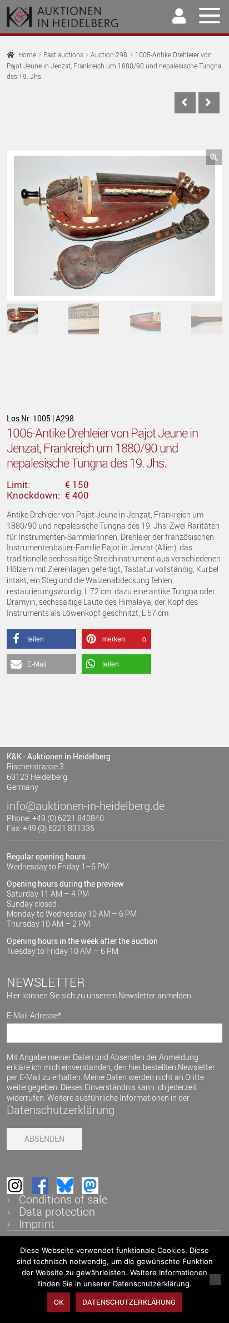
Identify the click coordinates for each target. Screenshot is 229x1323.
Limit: (18, 484)
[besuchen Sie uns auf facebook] (40, 1185)
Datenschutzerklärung (60, 1109)
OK (58, 1302)
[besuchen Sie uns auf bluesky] (65, 1185)
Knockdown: (33, 495)
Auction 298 (109, 54)
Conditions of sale (63, 1199)
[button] (214, 157)
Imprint (36, 1223)
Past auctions (63, 54)
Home (27, 54)
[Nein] (215, 1279)
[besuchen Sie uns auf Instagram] (15, 1185)
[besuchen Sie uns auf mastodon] (90, 1185)
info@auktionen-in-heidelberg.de (86, 805)
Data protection (57, 1211)
